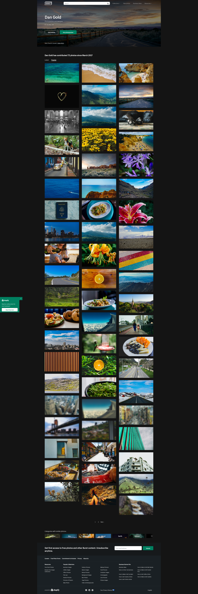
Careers (47, 558)
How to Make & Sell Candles (144, 577)
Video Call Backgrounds (88, 582)
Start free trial (10, 310)
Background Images (86, 575)
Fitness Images (104, 580)
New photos (126, 3)
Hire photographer (68, 32)
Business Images (67, 567)
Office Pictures (67, 572)
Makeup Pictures (104, 567)
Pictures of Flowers (68, 580)
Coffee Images (66, 570)
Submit (148, 548)
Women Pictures (67, 577)
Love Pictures (103, 577)
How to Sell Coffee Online (144, 574)
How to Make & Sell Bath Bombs (145, 567)
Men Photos (85, 577)
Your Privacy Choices (106, 590)
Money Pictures (85, 572)
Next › (102, 522)
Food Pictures (103, 570)
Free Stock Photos (49, 567)
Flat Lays (65, 575)
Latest (47, 60)
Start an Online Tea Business (126, 570)
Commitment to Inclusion (69, 558)
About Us (85, 558)
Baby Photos (66, 582)
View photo (61, 43)
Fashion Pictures (86, 567)
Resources (148, 3)
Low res (73, 81)
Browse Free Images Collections (50, 570)
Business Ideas (122, 567)
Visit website (51, 32)
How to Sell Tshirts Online (125, 579)
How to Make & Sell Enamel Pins (144, 570)
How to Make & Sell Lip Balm (126, 574)
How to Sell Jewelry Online (125, 577)
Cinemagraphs (103, 575)
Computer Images (104, 572)
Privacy (80, 558)
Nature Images (85, 570)
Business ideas (137, 3)
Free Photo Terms (55, 558)
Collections (116, 3)
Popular (53, 60)
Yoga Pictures (85, 580)
